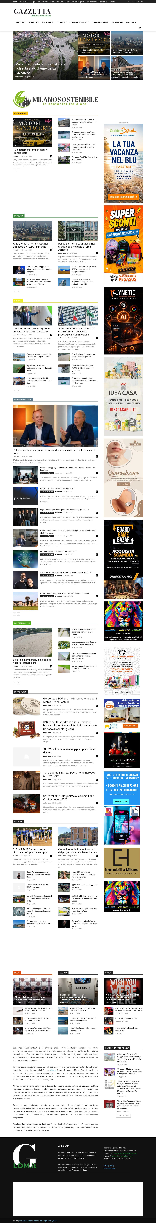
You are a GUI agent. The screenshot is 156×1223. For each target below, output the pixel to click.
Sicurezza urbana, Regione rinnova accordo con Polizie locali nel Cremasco (84, 380)
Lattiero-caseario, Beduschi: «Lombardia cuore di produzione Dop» (39, 380)
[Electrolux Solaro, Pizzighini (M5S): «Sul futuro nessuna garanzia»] (64, 368)
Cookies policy (109, 1168)
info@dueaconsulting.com (122, 1156)
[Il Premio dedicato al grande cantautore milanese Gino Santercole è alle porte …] (108, 1011)
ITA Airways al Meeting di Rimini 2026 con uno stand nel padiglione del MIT (84, 269)
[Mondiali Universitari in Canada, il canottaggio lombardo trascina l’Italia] (19, 899)
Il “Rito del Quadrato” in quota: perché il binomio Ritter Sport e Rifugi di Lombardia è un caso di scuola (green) (70, 726)
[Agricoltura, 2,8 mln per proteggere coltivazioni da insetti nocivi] (19, 368)
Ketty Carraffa (111, 1002)
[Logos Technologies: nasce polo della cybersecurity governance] (25, 517)
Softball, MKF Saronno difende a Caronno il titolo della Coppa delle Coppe (84, 898)
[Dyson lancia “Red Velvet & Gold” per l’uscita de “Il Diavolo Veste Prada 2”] (18, 1030)
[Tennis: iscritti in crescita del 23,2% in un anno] (19, 887)
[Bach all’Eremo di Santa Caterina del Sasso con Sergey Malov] (63, 1021)
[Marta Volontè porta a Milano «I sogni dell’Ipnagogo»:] (63, 1030)
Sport (15, 845)
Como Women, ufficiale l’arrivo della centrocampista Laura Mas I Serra (84, 923)
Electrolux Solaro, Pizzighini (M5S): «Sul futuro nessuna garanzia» (82, 368)
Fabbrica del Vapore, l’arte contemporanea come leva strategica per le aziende (73, 997)
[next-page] (18, 170)
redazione (19, 77)
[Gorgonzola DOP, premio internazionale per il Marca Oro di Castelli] (26, 706)
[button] (140, 28)
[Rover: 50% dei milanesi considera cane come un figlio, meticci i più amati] (64, 875)
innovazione (23, 1221)
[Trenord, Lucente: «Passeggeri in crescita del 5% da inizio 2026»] (32, 316)
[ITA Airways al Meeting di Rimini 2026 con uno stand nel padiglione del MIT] (64, 270)
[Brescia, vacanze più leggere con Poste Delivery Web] (64, 911)
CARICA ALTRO (122, 1116)
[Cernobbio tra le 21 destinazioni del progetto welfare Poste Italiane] (78, 836)
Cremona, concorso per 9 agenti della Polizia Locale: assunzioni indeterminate (84, 134)
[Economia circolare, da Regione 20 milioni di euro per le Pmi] (64, 645)
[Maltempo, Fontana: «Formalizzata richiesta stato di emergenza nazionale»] (45, 59)
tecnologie (43, 1221)
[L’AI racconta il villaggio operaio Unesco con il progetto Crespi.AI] (25, 601)
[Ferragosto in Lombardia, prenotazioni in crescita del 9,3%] (19, 924)
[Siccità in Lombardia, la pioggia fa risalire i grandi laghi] (32, 642)
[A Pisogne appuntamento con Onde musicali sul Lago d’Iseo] (63, 1011)
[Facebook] (128, 1)
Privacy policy (109, 1165)
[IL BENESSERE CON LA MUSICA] (108, 1021)
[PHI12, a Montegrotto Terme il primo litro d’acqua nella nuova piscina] (19, 911)
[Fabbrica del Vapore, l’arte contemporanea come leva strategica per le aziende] (78, 991)
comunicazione (33, 1221)
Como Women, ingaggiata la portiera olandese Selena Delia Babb (38, 874)
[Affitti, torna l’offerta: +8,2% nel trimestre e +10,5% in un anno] (127, 43)
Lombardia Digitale (19, 446)
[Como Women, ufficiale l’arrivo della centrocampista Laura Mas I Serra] (64, 924)
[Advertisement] (96, 12)
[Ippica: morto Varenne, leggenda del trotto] (64, 887)
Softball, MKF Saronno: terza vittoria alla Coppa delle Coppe (30, 851)
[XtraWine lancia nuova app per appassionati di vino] (26, 756)
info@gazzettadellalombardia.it (125, 1153)
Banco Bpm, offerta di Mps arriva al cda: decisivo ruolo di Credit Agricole (76, 246)
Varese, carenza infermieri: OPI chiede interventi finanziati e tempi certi (84, 147)
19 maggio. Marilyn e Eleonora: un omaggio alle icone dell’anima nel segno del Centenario (129, 1071)
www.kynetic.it (52, 1221)
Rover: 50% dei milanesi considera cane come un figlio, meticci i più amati (83, 874)
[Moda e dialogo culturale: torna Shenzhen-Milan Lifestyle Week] (32, 991)
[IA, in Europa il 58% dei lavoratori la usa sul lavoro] (25, 559)
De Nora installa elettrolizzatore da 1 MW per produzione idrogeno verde (84, 655)
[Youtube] (141, 1)
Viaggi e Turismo (64, 845)
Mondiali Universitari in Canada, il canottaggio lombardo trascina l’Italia (39, 898)
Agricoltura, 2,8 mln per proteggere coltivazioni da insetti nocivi (39, 368)
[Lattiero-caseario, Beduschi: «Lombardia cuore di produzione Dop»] (19, 381)
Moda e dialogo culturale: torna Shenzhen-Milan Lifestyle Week (30, 998)
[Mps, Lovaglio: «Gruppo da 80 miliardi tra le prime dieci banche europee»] (19, 270)
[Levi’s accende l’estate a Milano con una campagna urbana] (18, 1021)
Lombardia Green (19, 655)
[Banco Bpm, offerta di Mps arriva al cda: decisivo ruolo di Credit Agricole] (78, 231)
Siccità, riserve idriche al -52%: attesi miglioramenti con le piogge (83, 631)
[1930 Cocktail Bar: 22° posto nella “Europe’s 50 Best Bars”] (26, 780)
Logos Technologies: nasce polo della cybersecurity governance (64, 510)
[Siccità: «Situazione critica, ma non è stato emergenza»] (64, 357)
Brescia (16, 145)
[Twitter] (135, 1)
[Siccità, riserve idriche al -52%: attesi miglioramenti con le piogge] (64, 632)
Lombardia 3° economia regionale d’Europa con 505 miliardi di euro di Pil (82, 281)
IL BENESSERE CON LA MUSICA (126, 1018)
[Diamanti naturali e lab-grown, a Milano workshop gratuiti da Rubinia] (18, 1011)
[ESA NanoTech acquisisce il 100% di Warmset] (25, 496)
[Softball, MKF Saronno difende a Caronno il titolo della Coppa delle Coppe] (64, 899)
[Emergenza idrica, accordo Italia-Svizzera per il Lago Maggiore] (19, 357)
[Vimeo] (138, 1)
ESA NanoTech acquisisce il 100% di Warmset (57, 489)
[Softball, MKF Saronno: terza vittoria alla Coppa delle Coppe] (32, 836)
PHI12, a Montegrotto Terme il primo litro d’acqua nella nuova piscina (38, 911)
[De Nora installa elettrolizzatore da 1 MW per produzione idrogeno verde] (64, 656)
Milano (53, 1070)
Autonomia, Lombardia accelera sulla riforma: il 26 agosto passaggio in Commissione (76, 331)
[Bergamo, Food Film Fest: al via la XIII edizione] (64, 160)
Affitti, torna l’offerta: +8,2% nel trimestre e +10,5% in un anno (30, 245)
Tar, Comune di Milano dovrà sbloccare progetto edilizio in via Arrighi (84, 122)
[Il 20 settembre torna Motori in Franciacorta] (94, 43)
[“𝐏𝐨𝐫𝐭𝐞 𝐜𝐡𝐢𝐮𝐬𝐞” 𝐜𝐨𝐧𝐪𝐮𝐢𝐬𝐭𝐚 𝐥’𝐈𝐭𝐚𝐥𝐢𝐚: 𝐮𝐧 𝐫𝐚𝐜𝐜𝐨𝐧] (109, 1104)
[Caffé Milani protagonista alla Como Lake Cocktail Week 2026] (26, 803)
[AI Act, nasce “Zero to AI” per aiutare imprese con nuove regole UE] (25, 580)
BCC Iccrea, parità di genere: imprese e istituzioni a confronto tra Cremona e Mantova (39, 281)
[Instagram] (131, 1)
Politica (16, 324)
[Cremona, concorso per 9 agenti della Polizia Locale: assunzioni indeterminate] (64, 135)
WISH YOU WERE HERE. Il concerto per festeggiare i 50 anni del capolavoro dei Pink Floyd (122, 997)
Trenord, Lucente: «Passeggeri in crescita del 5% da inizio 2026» (31, 330)
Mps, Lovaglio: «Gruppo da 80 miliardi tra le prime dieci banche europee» (39, 269)
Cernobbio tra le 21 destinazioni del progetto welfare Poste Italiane (77, 851)
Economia (17, 239)
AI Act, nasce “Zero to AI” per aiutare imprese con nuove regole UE (65, 572)
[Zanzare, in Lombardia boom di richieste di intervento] (64, 669)
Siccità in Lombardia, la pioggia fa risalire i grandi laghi (32, 661)
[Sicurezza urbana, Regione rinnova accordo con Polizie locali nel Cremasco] (64, 381)
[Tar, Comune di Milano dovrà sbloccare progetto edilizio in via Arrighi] (64, 122)
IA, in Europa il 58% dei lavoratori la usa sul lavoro (59, 551)
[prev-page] (14, 170)
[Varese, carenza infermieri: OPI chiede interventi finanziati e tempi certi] (64, 147)
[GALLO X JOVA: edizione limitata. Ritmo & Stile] (108, 1030)
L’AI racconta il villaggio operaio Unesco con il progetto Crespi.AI (64, 593)
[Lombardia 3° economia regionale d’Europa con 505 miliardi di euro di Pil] (64, 282)
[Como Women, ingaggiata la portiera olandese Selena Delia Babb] (19, 875)
